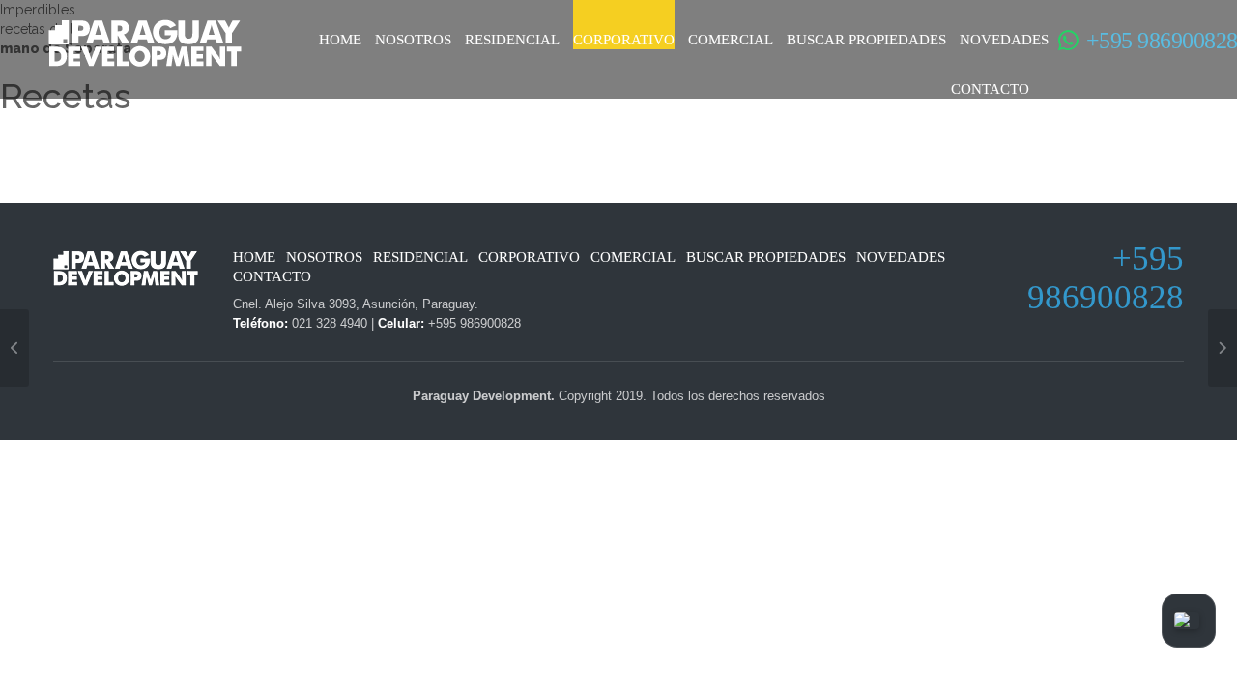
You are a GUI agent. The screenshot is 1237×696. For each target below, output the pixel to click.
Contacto (990, 89)
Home (340, 39)
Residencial (512, 39)
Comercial (730, 39)
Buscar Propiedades (866, 39)
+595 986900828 (1137, 40)
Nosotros (413, 39)
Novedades (1004, 39)
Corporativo (624, 39)
